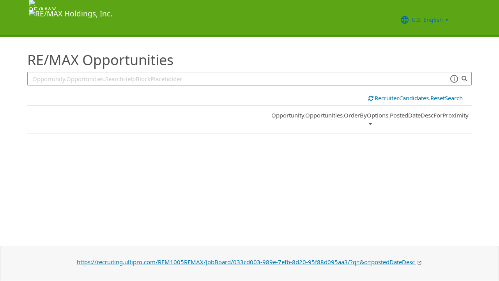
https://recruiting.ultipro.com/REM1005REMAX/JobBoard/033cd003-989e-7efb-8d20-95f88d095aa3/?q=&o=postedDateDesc (246, 262)
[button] (454, 79)
